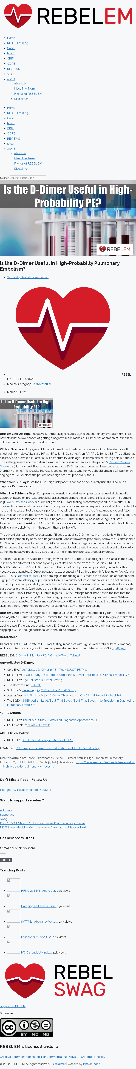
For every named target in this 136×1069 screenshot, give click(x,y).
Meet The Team (24, 88)
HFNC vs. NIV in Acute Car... (38, 890)
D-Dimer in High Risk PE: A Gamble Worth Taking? (47, 655)
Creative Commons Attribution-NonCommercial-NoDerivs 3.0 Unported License (52, 1057)
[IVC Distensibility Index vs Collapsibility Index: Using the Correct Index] (13, 952)
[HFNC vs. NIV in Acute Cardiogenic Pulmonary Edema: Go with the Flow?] (13, 890)
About (11, 79)
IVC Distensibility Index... (36, 952)
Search (4, 177)
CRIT (10, 58)
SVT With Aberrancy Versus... (39, 921)
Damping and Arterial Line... (38, 906)
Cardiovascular (41, 384)
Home (11, 38)
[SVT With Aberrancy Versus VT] (13, 921)
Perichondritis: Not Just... (36, 937)
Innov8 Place (91, 1064)
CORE (11, 63)
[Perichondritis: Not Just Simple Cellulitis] (13, 937)
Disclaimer (21, 99)
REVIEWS (13, 69)
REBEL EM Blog (17, 43)
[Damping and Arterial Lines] (13, 906)
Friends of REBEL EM (28, 93)
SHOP (11, 74)
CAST (11, 48)
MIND (11, 53)
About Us (20, 83)
